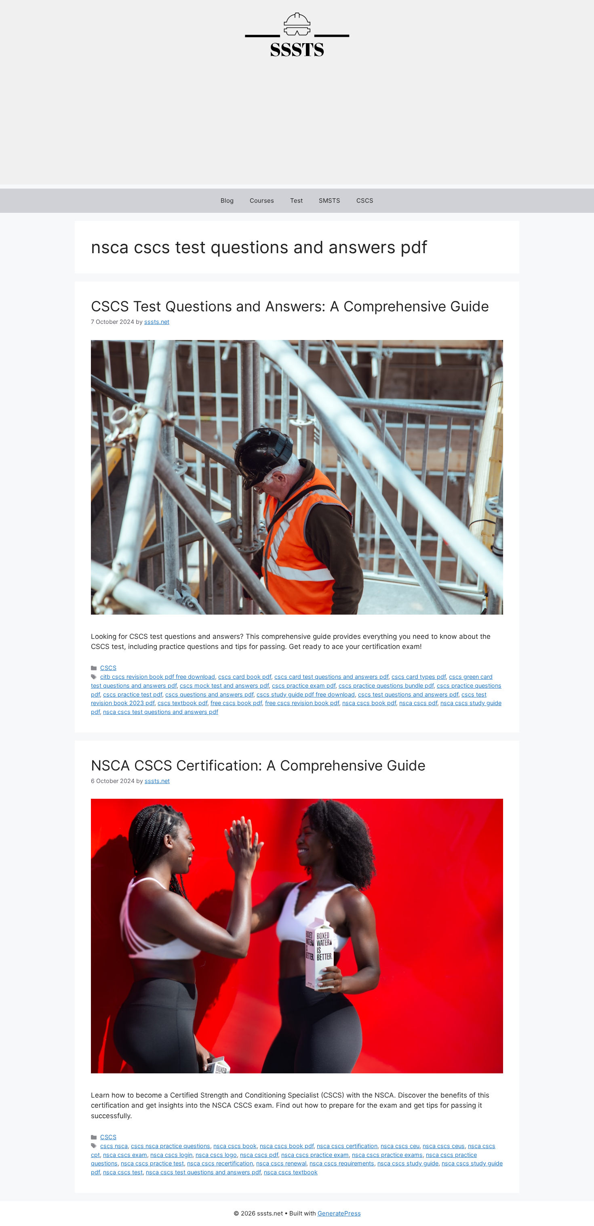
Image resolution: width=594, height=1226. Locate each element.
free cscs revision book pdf (302, 702)
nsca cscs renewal (281, 1163)
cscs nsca (114, 1145)
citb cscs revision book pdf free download (157, 676)
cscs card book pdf (244, 676)
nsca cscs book (235, 1145)
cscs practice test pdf (132, 694)
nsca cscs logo (216, 1154)
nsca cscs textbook (291, 1172)
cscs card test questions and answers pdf (331, 676)
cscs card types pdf (419, 676)
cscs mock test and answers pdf (224, 685)
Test (296, 200)
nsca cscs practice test (152, 1163)
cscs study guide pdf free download (306, 694)
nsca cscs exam (125, 1154)
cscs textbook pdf (182, 702)
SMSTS (329, 200)
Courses (262, 200)
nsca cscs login (171, 1154)
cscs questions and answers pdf (209, 694)
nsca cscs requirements (342, 1163)
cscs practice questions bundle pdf (386, 685)
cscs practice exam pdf (303, 685)
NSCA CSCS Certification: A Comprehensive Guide (258, 765)
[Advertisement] (297, 128)
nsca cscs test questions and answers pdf (160, 711)
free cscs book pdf (236, 702)
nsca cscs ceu (400, 1145)
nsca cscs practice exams (387, 1154)
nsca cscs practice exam (315, 1154)
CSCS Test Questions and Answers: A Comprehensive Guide (290, 306)
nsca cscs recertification (220, 1163)
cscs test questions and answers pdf (408, 694)
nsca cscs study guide (407, 1163)
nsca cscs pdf (418, 702)
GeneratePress (339, 1213)
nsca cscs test (123, 1172)
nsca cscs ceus (444, 1145)
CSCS (364, 200)
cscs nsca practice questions (170, 1145)
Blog (227, 200)
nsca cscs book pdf (369, 702)
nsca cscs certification (347, 1145)
